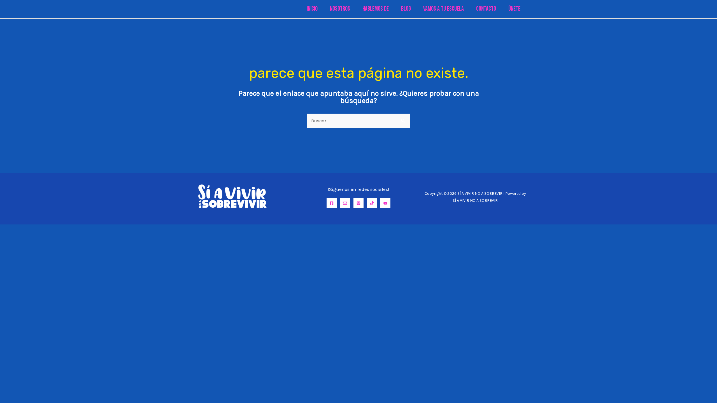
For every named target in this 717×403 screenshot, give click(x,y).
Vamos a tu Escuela (443, 9)
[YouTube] (385, 203)
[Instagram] (358, 203)
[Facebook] (332, 203)
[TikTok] (372, 203)
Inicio (312, 9)
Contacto (486, 9)
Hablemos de (375, 9)
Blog (406, 9)
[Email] (345, 203)
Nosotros (340, 9)
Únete (514, 9)
